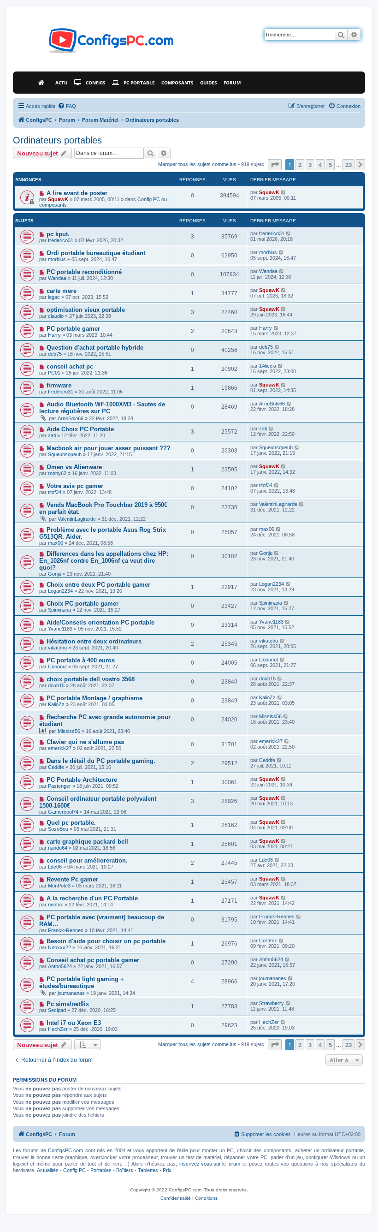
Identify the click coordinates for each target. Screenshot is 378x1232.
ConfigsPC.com (65, 1150)
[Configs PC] (97, 43)
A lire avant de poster (77, 193)
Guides (208, 82)
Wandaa (57, 278)
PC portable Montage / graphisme (94, 698)
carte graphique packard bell (87, 841)
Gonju (54, 574)
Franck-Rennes (65, 930)
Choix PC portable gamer (82, 603)
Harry (54, 335)
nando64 (57, 848)
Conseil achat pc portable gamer (93, 960)
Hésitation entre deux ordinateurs (94, 641)
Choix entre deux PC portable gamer (98, 584)
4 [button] (320, 165)
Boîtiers (124, 1170)
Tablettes (148, 1170)
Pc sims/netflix (68, 1003)
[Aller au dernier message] (284, 192)
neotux (55, 904)
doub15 (56, 685)
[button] (275, 164)
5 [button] (330, 165)
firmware (59, 385)
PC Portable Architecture (82, 779)
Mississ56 (69, 731)
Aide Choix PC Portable (80, 429)
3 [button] (310, 165)
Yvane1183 (60, 628)
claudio (56, 316)
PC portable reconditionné (84, 271)
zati (52, 435)
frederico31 (60, 240)
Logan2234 (60, 591)
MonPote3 (59, 885)
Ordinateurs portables (57, 140)
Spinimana (59, 610)
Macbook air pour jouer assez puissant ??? (109, 448)
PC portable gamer (73, 328)
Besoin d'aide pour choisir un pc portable (106, 941)
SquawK (58, 199)
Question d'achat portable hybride (95, 347)
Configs (96, 82)
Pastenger (59, 786)
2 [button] (299, 165)
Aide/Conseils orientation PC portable (100, 622)
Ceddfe (56, 767)
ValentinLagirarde (77, 519)
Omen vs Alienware (74, 467)
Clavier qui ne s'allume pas (85, 741)
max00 (55, 543)
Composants (177, 82)
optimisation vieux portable (86, 309)
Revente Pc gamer (72, 879)
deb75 (55, 354)
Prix (167, 1170)
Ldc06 (55, 866)
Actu (61, 82)
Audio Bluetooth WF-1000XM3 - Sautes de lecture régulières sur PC (102, 408)
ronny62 (57, 473)
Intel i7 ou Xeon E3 (74, 1022)
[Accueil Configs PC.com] (43, 82)
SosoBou (58, 829)
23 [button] (348, 165)
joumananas (71, 993)
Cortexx (268, 940)
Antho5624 (60, 966)
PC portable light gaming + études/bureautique (81, 982)
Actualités (48, 1170)
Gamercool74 (63, 812)
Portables (101, 1170)
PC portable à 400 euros (81, 660)
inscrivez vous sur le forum (209, 1164)
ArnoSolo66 (70, 418)
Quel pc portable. (71, 822)
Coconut (57, 666)
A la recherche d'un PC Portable (92, 898)
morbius (57, 259)
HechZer (58, 1029)
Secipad (57, 1010)
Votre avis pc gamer (75, 485)
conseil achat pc (70, 366)
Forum (232, 82)
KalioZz (56, 704)
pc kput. (58, 234)
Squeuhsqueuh (65, 454)
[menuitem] (67, 106)
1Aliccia (267, 366)
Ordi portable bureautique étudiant (96, 253)
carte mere (62, 290)
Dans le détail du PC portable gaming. (101, 760)
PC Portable (139, 82)
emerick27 (59, 748)
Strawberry (271, 1003)
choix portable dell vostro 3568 (91, 679)
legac (54, 297)
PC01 (54, 372)
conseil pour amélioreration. (87, 860)
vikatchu (57, 647)
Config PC (74, 1170)
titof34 (54, 492)
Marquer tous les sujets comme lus (197, 164)
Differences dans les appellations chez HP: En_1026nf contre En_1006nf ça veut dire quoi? (103, 560)
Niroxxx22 (59, 947)
